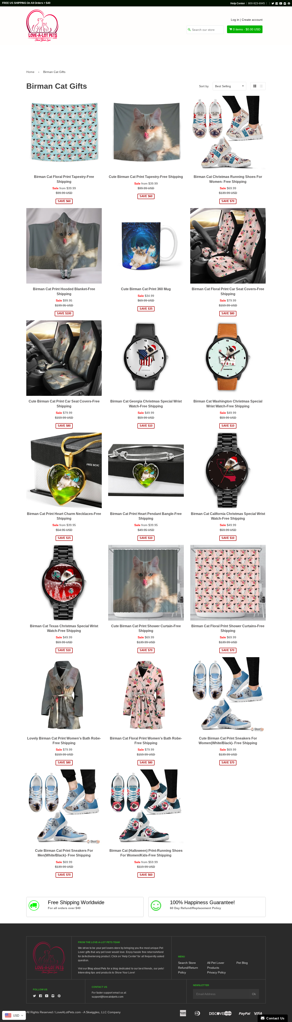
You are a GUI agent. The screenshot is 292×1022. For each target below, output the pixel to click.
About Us (251, 53)
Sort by (204, 86)
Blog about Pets (97, 968)
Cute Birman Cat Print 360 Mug (146, 289)
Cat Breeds (100, 53)
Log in (235, 19)
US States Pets (161, 53)
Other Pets (129, 53)
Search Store (187, 962)
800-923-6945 (256, 3)
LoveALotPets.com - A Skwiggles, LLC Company (88, 1012)
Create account (252, 19)
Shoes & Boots (196, 53)
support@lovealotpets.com (107, 996)
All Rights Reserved (39, 1012)
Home (30, 72)
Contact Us (274, 1018)
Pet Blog (242, 962)
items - (246, 29)
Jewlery (225, 53)
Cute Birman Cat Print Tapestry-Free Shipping (146, 177)
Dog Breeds (70, 53)
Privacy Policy (216, 972)
